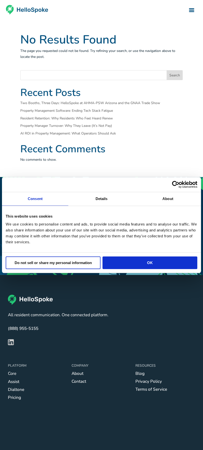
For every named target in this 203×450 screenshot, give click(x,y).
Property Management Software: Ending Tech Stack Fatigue (66, 110)
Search (174, 75)
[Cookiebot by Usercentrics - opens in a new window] (175, 184)
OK (150, 263)
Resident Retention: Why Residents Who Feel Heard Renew (66, 118)
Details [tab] (102, 199)
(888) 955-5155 (23, 328)
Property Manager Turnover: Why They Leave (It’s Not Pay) (66, 125)
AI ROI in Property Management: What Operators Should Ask (68, 133)
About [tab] (167, 199)
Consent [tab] (35, 199)
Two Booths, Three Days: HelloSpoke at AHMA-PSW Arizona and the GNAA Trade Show (90, 103)
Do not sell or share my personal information (53, 263)
